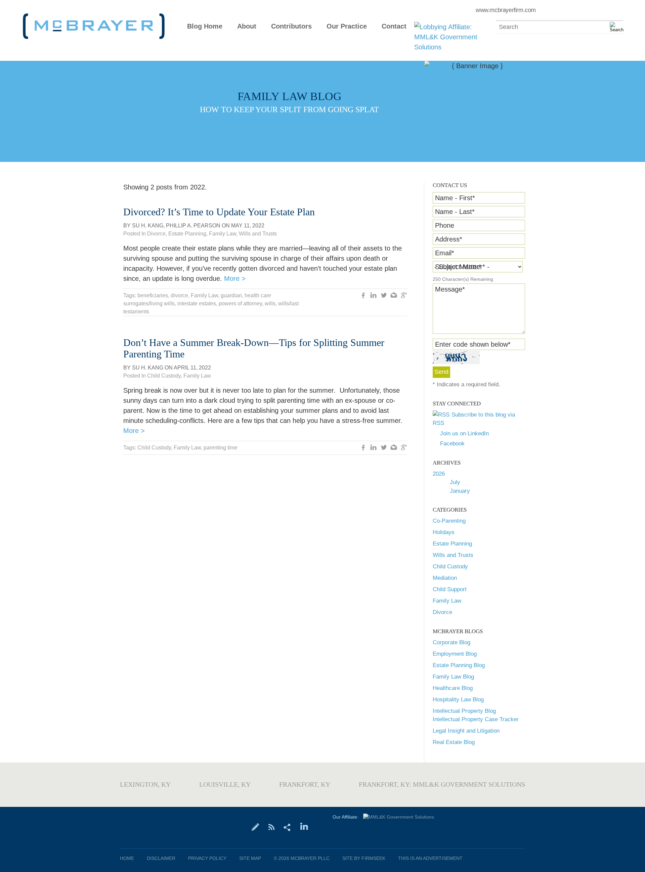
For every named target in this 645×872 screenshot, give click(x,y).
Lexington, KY (145, 784)
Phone (444, 225)
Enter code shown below (473, 344)
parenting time (221, 447)
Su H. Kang (147, 225)
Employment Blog (455, 654)
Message (450, 289)
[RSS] (271, 827)
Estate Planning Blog (459, 665)
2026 (439, 474)
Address (448, 239)
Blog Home (204, 26)
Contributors (291, 26)
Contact (394, 26)
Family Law (447, 601)
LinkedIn (373, 296)
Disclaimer (161, 858)
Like (363, 296)
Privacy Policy (207, 858)
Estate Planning (452, 543)
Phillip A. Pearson (193, 225)
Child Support (450, 589)
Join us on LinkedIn (464, 433)
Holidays (444, 532)
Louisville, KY (225, 784)
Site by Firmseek (363, 858)
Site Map (250, 858)
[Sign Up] (255, 827)
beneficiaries (152, 295)
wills (270, 303)
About (246, 26)
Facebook (452, 443)
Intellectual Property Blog (464, 711)
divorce (179, 295)
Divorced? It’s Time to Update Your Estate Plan (219, 211)
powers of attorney (240, 303)
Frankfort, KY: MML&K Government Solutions (442, 784)
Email (444, 253)
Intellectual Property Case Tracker (476, 719)
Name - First (455, 198)
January (460, 491)
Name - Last (455, 211)
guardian (231, 295)
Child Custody (450, 566)
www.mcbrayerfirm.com (506, 10)
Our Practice (347, 26)
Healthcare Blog (453, 688)
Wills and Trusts (453, 555)
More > (235, 278)
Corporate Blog (451, 642)
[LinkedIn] (304, 827)
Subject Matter (458, 266)
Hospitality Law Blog (458, 699)
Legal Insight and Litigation (466, 731)
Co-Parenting (449, 521)
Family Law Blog (453, 676)
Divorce (442, 612)
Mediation (445, 578)
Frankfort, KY (304, 784)
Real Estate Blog (454, 742)
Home (127, 858)
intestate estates (196, 303)
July (455, 482)
